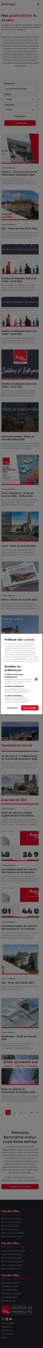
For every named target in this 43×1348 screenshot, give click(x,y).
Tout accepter (29, 708)
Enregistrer (12, 708)
